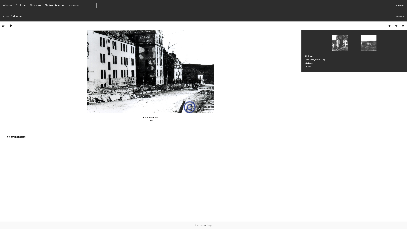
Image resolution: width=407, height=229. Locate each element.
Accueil (6, 16)
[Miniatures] (389, 26)
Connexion (399, 5)
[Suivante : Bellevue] (403, 26)
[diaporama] (11, 26)
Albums (7, 5)
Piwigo (209, 225)
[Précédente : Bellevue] (396, 26)
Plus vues (35, 5)
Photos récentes (54, 5)
